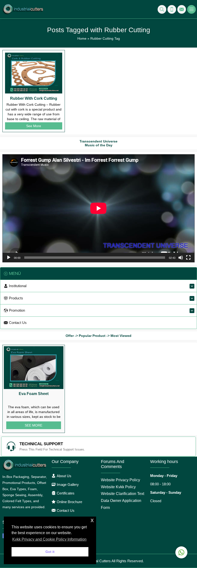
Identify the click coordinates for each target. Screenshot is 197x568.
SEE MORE (33, 425)
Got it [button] (50, 552)
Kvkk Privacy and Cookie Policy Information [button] (49, 539)
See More (33, 126)
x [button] (92, 520)
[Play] (8, 257)
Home (81, 38)
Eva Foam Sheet (34, 394)
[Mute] (180, 257)
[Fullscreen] (188, 257)
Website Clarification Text (122, 494)
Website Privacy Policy (120, 480)
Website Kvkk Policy (118, 487)
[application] (98, 208)
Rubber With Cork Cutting (33, 98)
